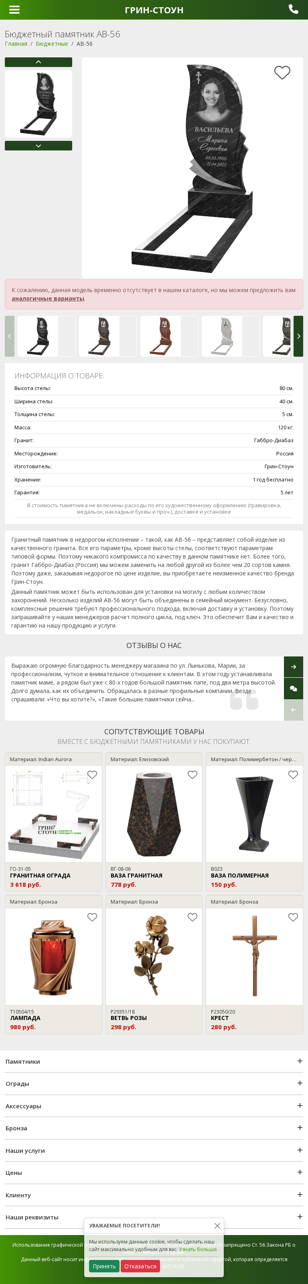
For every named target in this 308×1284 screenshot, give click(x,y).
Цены (14, 1172)
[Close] (217, 1225)
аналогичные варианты (48, 298)
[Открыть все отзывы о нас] (293, 688)
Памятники (23, 1061)
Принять (104, 1266)
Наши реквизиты (32, 1217)
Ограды (17, 1083)
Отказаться (140, 1266)
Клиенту (18, 1195)
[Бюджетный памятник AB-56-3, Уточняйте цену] (230, 336)
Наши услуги (25, 1150)
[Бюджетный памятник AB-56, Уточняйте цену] (46, 336)
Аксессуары (23, 1106)
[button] (38, 62)
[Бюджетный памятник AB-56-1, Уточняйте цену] (108, 336)
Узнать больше (198, 1249)
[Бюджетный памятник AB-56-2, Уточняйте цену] (169, 336)
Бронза (16, 1128)
